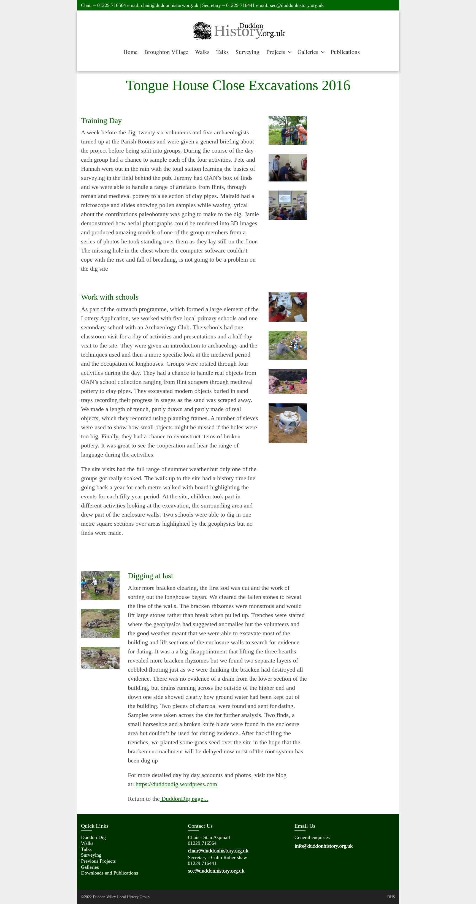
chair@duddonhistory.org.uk (169, 5)
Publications (345, 52)
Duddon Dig (93, 837)
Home (130, 52)
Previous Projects (98, 861)
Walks (202, 52)
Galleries (308, 52)
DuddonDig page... (184, 798)
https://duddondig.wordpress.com (176, 784)
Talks (222, 52)
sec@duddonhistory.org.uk (297, 5)
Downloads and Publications (109, 873)
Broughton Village (166, 52)
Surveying (247, 52)
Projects (275, 52)
